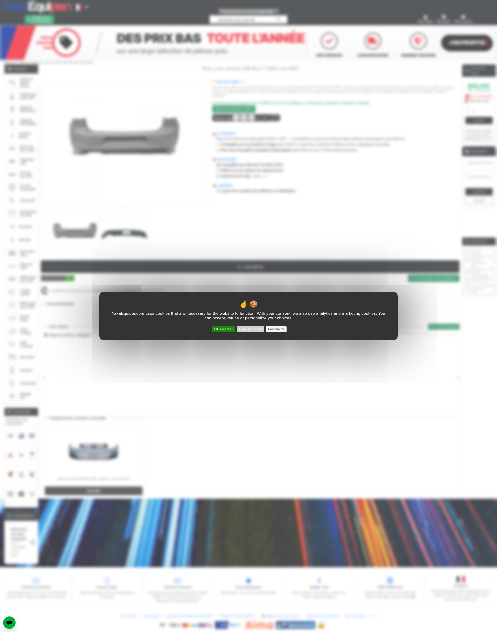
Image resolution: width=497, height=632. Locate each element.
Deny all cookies (250, 329)
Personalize (276, 329)
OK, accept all (223, 329)
